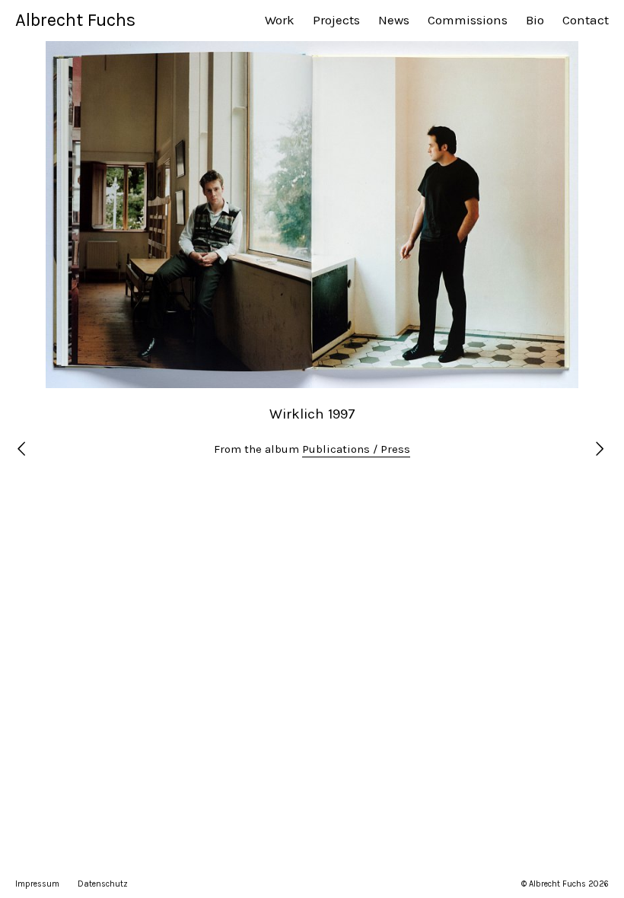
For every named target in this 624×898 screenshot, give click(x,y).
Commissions (468, 19)
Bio (535, 19)
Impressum (37, 884)
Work (279, 19)
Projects (336, 19)
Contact (585, 19)
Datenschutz (103, 884)
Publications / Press (356, 449)
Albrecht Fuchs (75, 19)
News (393, 19)
